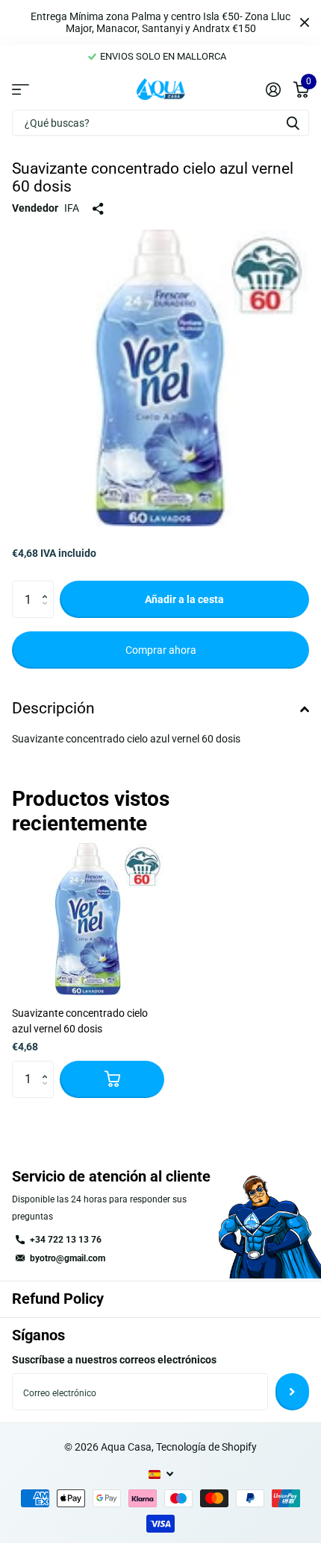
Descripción (53, 708)
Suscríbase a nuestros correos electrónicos (114, 1360)
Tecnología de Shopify (206, 1447)
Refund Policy (58, 1298)
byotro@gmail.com (67, 1258)
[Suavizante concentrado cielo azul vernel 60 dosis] (88, 919)
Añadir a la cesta (184, 599)
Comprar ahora (160, 650)
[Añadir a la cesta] (112, 1079)
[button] (48, 586)
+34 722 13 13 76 (66, 1239)
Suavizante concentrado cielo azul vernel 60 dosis (80, 1021)
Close (304, 22)
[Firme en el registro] (273, 89)
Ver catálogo (20, 88)
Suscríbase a (292, 1391)
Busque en (292, 123)
